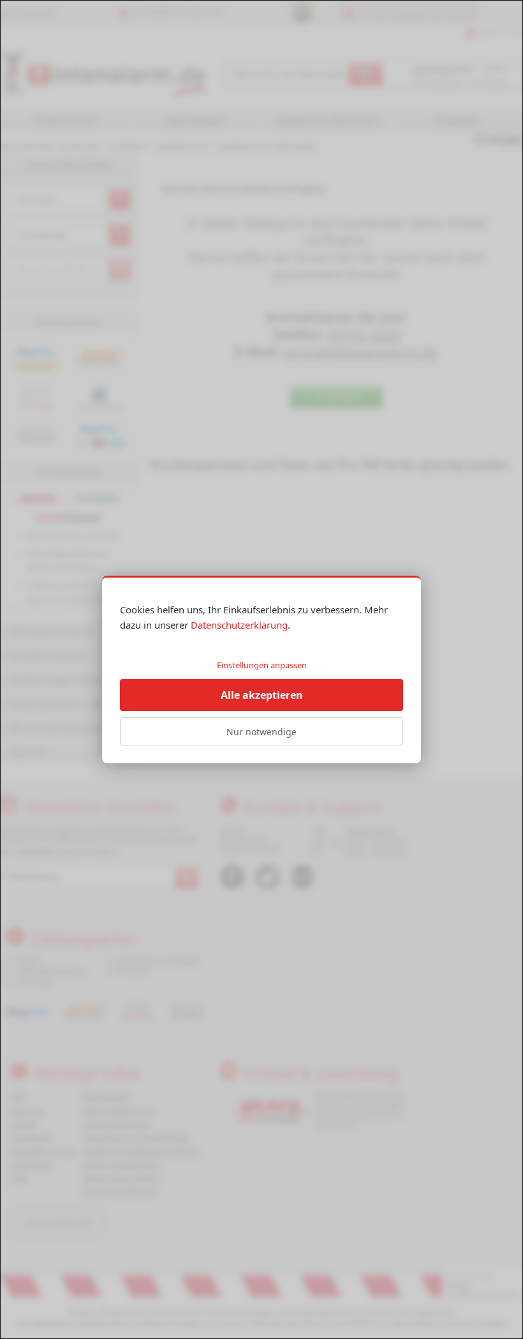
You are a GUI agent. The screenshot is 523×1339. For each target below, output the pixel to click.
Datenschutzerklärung (239, 624)
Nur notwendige (261, 732)
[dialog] (261, 669)
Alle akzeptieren (262, 695)
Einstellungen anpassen (262, 665)
